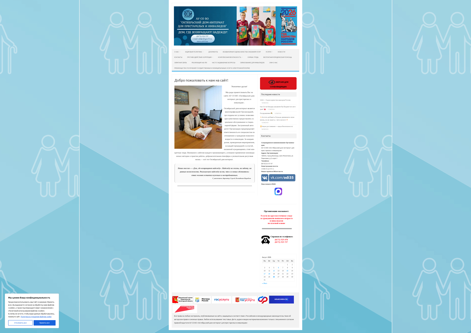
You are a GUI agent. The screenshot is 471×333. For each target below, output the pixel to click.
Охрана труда (253, 57)
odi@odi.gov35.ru (267, 169)
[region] (32, 311)
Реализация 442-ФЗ (199, 62)
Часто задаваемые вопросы (223, 62)
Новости (281, 52)
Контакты (178, 57)
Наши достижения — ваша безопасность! (277, 126)
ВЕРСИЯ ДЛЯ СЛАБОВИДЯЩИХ (279, 84)
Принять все (44, 323)
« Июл (264, 283)
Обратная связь (180, 62)
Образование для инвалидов (252, 62)
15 (287, 271)
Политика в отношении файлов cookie (36, 317)
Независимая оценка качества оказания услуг (242, 52)
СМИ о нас (273, 62)
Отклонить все (20, 323)
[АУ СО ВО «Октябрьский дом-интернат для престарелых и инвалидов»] (235, 45)
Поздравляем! (265, 113)
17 (264, 274)
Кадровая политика (193, 52)
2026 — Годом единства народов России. (275, 100)
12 (274, 271)
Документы (213, 52)
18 (269, 274)
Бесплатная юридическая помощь (277, 57)
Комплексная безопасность (229, 57)
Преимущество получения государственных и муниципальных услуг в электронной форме (212, 68)
